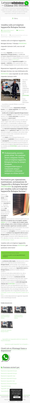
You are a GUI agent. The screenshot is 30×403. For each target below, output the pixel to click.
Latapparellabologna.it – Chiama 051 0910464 (15, 4)
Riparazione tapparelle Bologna (9, 373)
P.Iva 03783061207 (12, 401)
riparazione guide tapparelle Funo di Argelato (17, 344)
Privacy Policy (19, 401)
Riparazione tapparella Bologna (9, 371)
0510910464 (22, 43)
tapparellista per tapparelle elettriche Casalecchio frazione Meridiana (14, 339)
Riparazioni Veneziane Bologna (9, 383)
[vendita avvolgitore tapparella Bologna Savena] (7, 309)
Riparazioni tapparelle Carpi (8, 381)
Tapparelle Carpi (5, 388)
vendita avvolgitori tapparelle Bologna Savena (18, 317)
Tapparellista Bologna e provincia (14, 36)
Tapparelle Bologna (6, 386)
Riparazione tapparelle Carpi (8, 376)
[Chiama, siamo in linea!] (27, 3)
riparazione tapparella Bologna (16, 35)
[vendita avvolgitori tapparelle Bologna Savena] (20, 309)
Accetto (16, 397)
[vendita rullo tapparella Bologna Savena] (7, 324)
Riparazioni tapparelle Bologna (8, 378)
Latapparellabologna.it (8, 30)
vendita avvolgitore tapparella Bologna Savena (5, 317)
